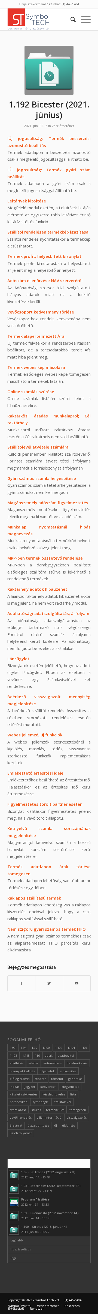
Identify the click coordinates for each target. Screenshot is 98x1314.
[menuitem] (70, 19)
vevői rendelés (21, 1117)
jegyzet (29, 1087)
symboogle (41, 1102)
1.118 (26, 1055)
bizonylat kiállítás (22, 1071)
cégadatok (47, 1071)
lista (73, 1094)
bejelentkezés (77, 1063)
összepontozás (38, 1125)
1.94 (23, 1048)
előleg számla (20, 1079)
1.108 (13, 1055)
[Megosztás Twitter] (49, 983)
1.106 (83, 1048)
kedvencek (48, 1087)
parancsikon (18, 1102)
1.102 (58, 1048)
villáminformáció (49, 1117)
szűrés (36, 1110)
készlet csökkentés (23, 1094)
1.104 (71, 1048)
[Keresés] (70, 19)
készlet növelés (53, 1094)
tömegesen (77, 1110)
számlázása (18, 1110)
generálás (75, 1079)
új (55, 1125)
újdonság (68, 1125)
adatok (33, 1063)
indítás (14, 1087)
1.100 (46, 1048)
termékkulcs (55, 1110)
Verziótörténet (63, 126)
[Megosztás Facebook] (21, 983)
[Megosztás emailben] (76, 983)
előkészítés (68, 1071)
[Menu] (83, 19)
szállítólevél (62, 1102)
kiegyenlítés (70, 1087)
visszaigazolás (77, 1117)
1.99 (34, 1048)
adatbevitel (66, 1055)
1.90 (13, 1048)
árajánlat (16, 1125)
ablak (49, 1055)
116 (37, 1055)
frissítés (40, 1079)
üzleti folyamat (21, 1133)
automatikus (53, 1063)
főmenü (57, 1079)
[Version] (49, 70)
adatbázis (16, 1063)
